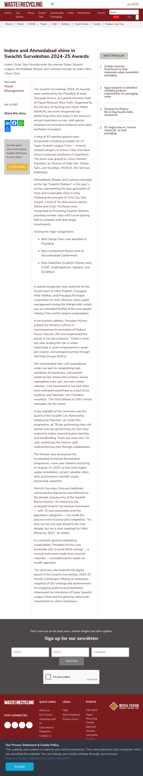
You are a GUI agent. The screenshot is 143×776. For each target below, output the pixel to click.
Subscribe (17, 167)
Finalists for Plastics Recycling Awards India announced (118, 112)
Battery (66, 24)
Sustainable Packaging (57, 15)
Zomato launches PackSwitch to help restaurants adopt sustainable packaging (121, 71)
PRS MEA (91, 710)
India (70, 13)
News (31, 13)
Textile (97, 24)
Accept (20, 766)
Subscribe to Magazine (46, 729)
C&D (54, 24)
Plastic (9, 24)
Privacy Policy (70, 719)
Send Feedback (71, 714)
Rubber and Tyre (114, 24)
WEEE (32, 24)
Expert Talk (42, 15)
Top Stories (20, 15)
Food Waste (82, 24)
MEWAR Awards (91, 729)
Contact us (45, 736)
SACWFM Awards (92, 737)
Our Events (45, 714)
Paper (43, 24)
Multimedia (84, 13)
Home (7, 13)
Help (65, 710)
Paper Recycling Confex (91, 718)
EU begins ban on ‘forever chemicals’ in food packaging (120, 130)
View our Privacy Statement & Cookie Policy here (37, 758)
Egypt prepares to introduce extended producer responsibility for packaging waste (121, 92)
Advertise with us (47, 721)
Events (102, 13)
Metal (20, 24)
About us (44, 710)
